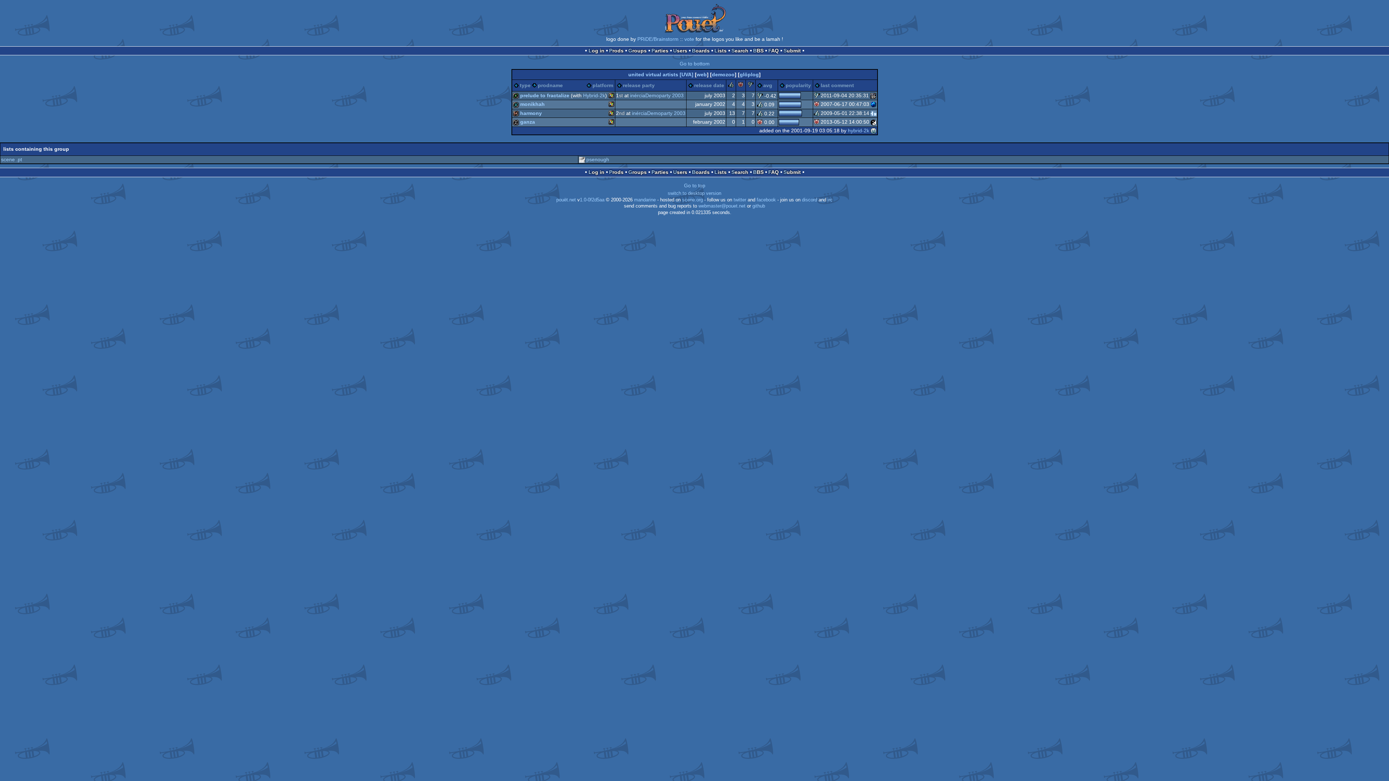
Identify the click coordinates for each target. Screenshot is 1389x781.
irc (830, 199)
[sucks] (750, 86)
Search (739, 51)
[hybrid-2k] (873, 130)
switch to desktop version (694, 193)
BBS (758, 51)
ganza (527, 122)
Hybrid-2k (594, 95)
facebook (766, 199)
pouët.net (566, 199)
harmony (531, 113)
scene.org (692, 199)
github (758, 206)
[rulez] (731, 86)
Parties (659, 51)
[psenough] (582, 159)
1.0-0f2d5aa (592, 199)
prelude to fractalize (544, 95)
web (702, 74)
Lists (720, 51)
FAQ (773, 51)
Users (680, 51)
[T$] (873, 104)
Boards (701, 51)
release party (639, 85)
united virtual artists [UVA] (660, 74)
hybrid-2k (858, 130)
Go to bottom (695, 64)
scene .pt (11, 159)
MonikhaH (532, 104)
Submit (792, 51)
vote (689, 39)
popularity (798, 85)
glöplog (749, 74)
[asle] (873, 122)
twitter (740, 199)
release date (709, 85)
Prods (616, 51)
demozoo (723, 74)
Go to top (694, 185)
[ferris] (873, 95)
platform (602, 85)
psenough (597, 159)
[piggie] (741, 86)
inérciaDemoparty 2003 (657, 95)
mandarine (645, 199)
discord (809, 199)
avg (767, 85)
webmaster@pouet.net (722, 206)
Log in (596, 51)
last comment (837, 85)
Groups (637, 51)
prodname (550, 85)
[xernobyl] (873, 113)
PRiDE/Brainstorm (658, 39)
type (525, 85)
